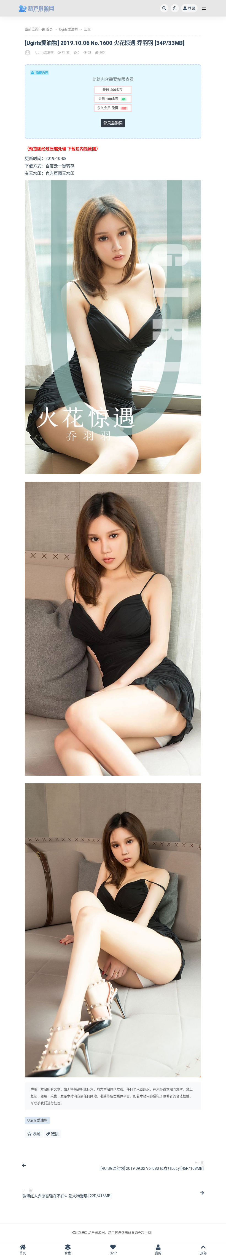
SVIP (113, 1253)
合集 (67, 1253)
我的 (158, 1253)
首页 (49, 29)
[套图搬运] (28, 52)
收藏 (36, 1133)
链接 (54, 1133)
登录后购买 (113, 123)
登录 (191, 8)
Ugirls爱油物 (68, 29)
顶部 (203, 1253)
